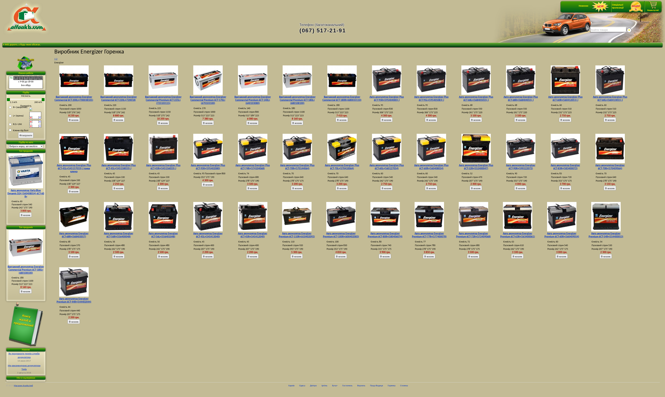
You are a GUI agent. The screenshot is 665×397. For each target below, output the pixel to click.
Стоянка (404, 383)
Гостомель (347, 383)
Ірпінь (324, 383)
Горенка (391, 383)
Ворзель (361, 383)
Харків (291, 383)
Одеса (302, 383)
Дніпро (313, 383)
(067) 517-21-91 (322, 30)
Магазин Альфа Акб (23, 383)
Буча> (335, 383)
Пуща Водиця (376, 383)
